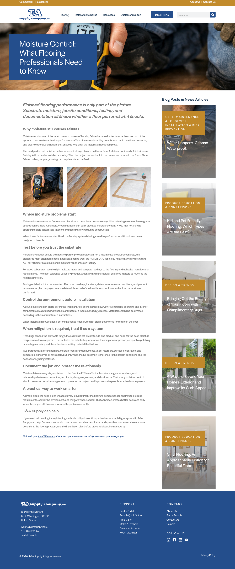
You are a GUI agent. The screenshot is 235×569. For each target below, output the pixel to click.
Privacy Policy (208, 555)
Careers (171, 524)
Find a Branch (174, 515)
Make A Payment (129, 524)
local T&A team (46, 436)
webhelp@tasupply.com (34, 527)
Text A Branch (28, 535)
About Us (172, 511)
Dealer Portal (127, 511)
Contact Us (173, 519)
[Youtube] (186, 540)
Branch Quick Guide (131, 515)
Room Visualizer (128, 532)
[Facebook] (174, 540)
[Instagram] (168, 540)
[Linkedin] (180, 540)
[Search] (213, 15)
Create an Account (130, 528)
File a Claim (126, 519)
